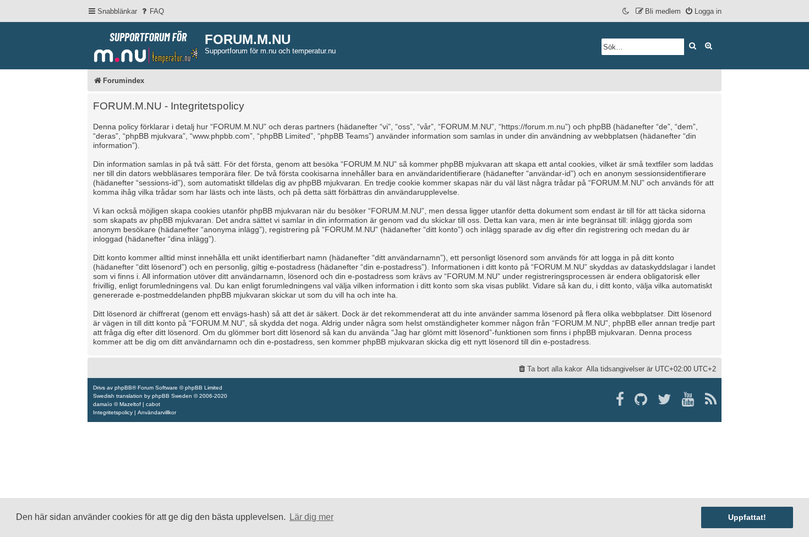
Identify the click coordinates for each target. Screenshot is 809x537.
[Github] (641, 399)
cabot (153, 404)
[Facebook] (620, 399)
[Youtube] (688, 399)
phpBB (123, 388)
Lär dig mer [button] (311, 517)
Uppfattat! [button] (747, 517)
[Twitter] (665, 399)
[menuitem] (152, 11)
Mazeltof (130, 404)
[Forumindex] (146, 44)
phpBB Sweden (172, 396)
